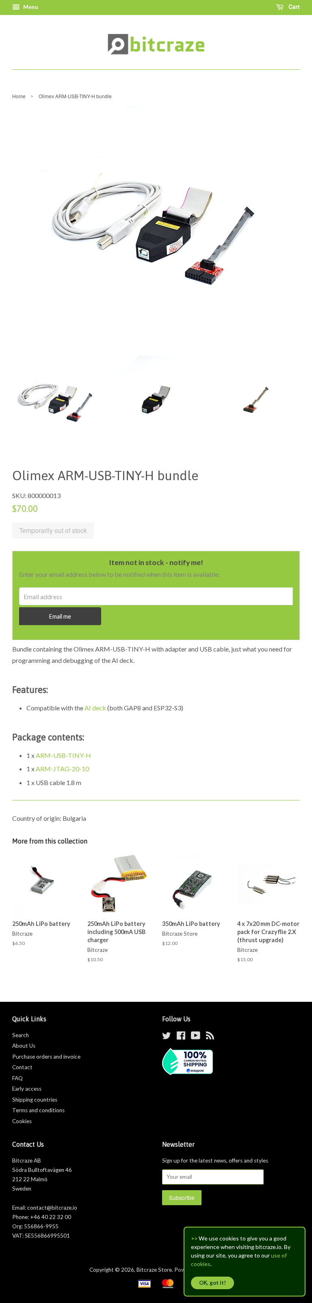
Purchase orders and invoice (46, 1056)
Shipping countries (34, 1099)
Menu (30, 6)
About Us (23, 1045)
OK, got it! (212, 1282)
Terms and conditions (38, 1110)
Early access (26, 1088)
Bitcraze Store (154, 1269)
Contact (22, 1067)
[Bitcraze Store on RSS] (210, 1037)
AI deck (95, 708)
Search (20, 1035)
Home (19, 96)
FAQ (17, 1078)
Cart (293, 6)
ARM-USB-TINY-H (63, 755)
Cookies (22, 1121)
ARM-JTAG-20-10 (62, 768)
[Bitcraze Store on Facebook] (181, 1037)
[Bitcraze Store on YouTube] (195, 1037)
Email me (60, 616)
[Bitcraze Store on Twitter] (166, 1037)
